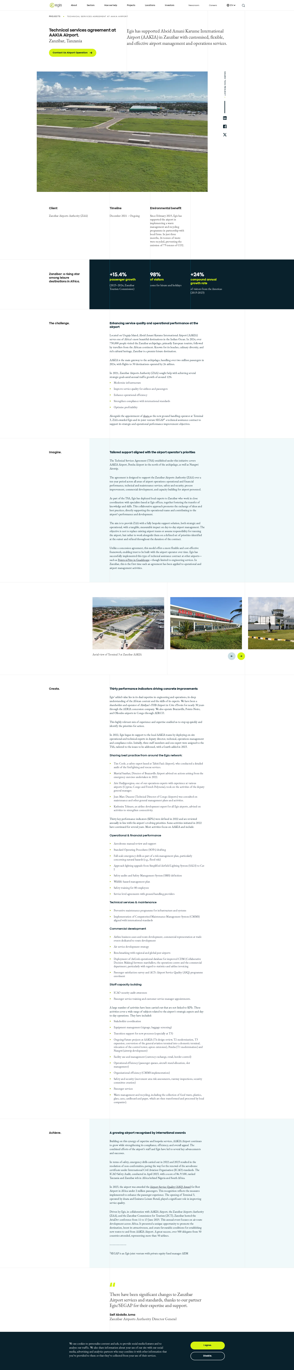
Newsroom (193, 5)
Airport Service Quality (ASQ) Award (170, 1187)
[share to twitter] (225, 135)
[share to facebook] (225, 126)
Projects (131, 5)
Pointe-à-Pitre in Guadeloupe (133, 560)
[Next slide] (241, 656)
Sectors (90, 5)
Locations (150, 5)
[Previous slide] (232, 656)
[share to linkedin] (225, 118)
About (74, 5)
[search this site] (243, 5)
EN (231, 5)
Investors (169, 5)
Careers (213, 5)
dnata (146, 416)
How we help (110, 5)
